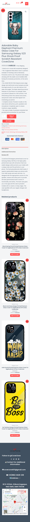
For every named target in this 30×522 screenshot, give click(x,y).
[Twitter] (14, 459)
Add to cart (11, 116)
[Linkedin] (16, 459)
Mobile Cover (11, 126)
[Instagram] (11, 459)
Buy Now (8, 121)
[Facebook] (18, 459)
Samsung (18, 126)
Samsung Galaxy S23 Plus (11, 129)
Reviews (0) (5, 155)
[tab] (15, 148)
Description (5, 148)
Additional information (9, 152)
